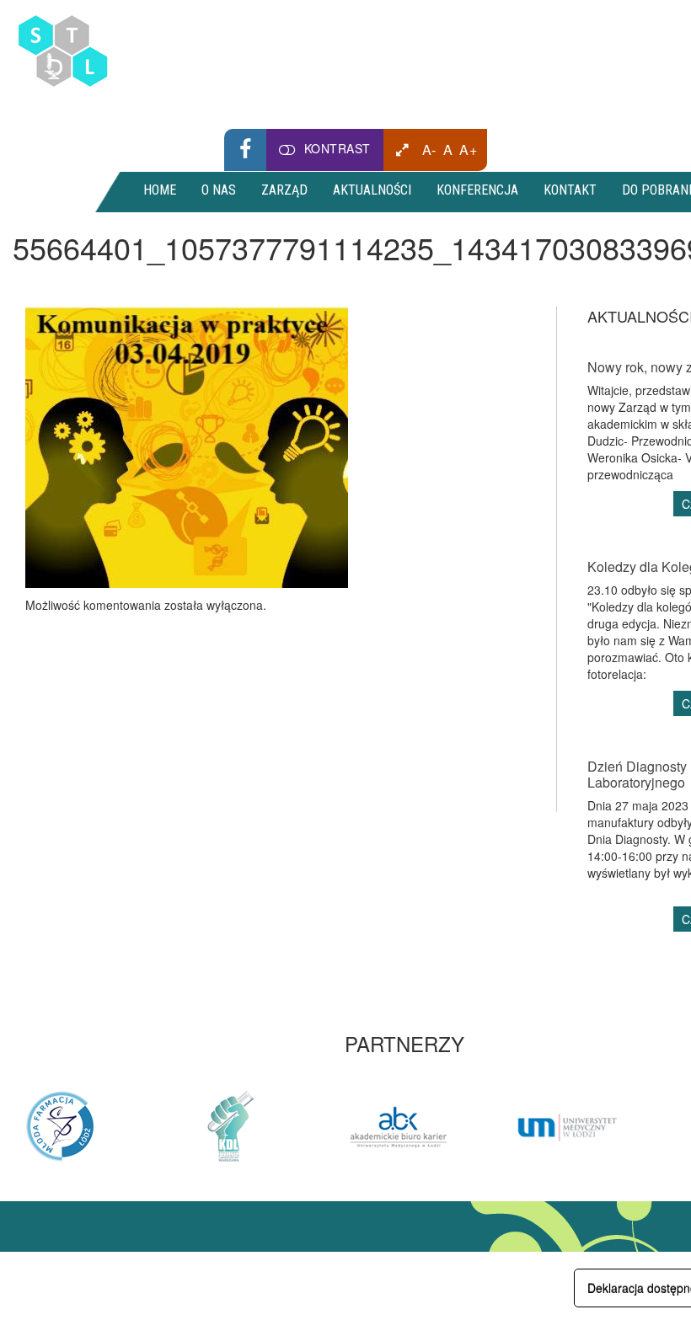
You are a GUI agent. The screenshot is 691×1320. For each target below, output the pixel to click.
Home (159, 190)
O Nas (218, 190)
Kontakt (570, 190)
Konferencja (477, 190)
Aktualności (372, 190)
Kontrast (337, 148)
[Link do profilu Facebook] (245, 150)
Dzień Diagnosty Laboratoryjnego (637, 774)
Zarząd (284, 190)
